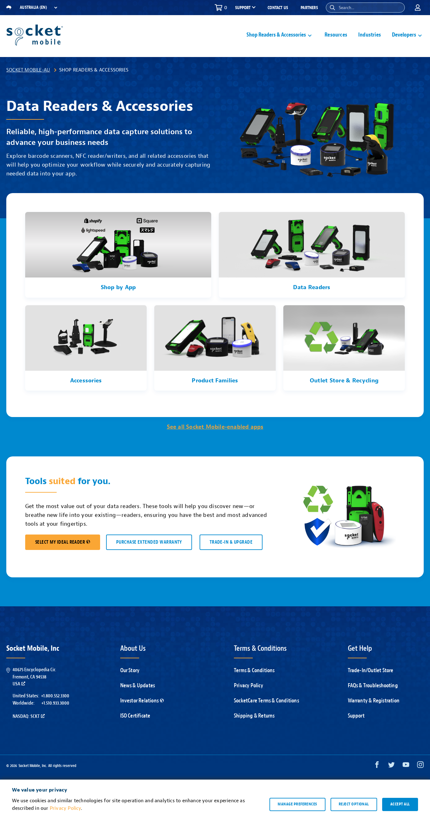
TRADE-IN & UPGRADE (231, 542)
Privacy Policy (248, 685)
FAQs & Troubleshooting (373, 685)
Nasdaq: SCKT (26, 716)
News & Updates (137, 685)
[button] (332, 7)
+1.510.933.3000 (55, 703)
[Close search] (397, 7)
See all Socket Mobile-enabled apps (215, 427)
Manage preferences (297, 804)
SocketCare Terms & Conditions (266, 700)
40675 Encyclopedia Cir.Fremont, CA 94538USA (34, 676)
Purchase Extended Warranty (149, 542)
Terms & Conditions (254, 670)
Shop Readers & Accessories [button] (276, 34)
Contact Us (278, 7)
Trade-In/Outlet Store (370, 670)
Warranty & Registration (374, 700)
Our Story (130, 670)
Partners (309, 7)
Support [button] (243, 7)
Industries (369, 34)
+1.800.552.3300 (55, 696)
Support (356, 715)
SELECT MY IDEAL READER (60, 542)
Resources (336, 34)
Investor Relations (139, 700)
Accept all (400, 804)
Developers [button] (404, 34)
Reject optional (354, 804)
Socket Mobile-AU (28, 70)
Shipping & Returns (254, 715)
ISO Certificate (135, 715)
